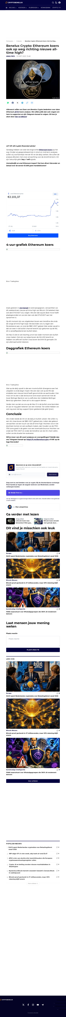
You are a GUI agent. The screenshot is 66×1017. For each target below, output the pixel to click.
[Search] (53, 3)
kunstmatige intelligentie (15, 609)
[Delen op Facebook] (12, 102)
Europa (8, 553)
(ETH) (16, 112)
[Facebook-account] (28, 1005)
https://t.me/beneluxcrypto (38, 439)
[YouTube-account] (38, 1005)
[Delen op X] (17, 102)
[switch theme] (56, 2)
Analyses (10, 56)
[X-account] (23, 1005)
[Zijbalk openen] (7, 8)
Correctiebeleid (60, 1003)
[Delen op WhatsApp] (8, 102)
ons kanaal (23, 308)
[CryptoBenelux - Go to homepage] (6, 999)
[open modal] (59, 3)
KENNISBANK (45, 7)
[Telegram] (22, 102)
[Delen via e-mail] (32, 102)
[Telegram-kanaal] (43, 1005)
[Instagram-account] (33, 1005)
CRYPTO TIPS (57, 7)
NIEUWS (12, 7)
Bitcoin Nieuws (11, 580)
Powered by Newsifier (33, 1012)
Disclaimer (62, 1009)
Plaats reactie (33, 650)
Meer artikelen (33, 781)
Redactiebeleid (60, 1006)
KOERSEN (21, 7)
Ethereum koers (45, 150)
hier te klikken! (21, 117)
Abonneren (53, 474)
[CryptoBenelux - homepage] (14, 3)
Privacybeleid (61, 1000)
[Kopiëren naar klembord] (27, 102)
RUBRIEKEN (33, 7)
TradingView (14, 281)
